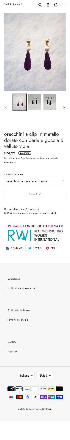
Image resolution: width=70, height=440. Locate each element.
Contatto (12, 342)
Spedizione (26, 158)
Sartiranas (13, 4)
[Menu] (64, 4)
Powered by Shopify (43, 408)
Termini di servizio (17, 320)
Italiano (24, 375)
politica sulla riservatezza (21, 288)
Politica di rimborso (18, 310)
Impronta (12, 351)
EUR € (43, 375)
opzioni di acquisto (13, 174)
